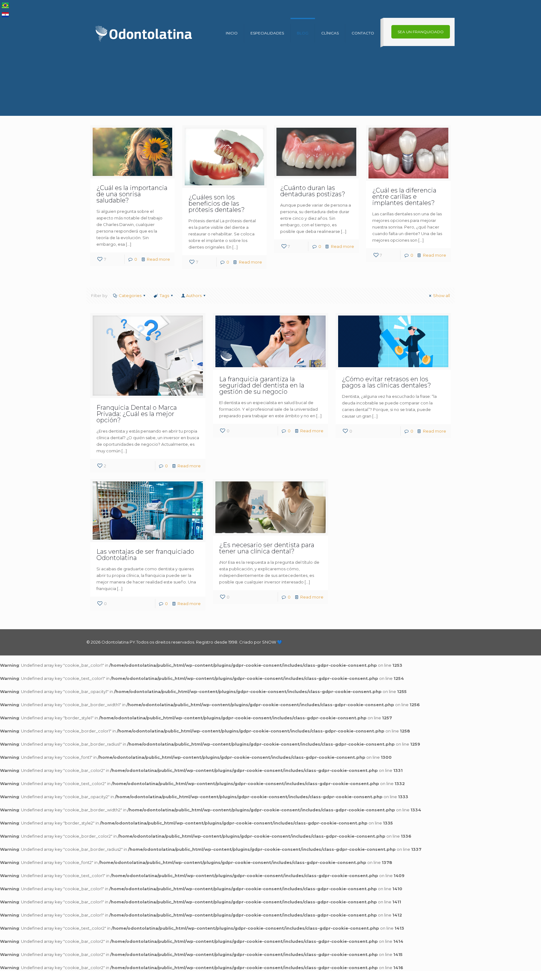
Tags (164, 295)
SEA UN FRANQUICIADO (421, 31)
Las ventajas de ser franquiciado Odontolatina (145, 555)
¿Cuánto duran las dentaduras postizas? (312, 191)
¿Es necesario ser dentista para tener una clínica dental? (266, 548)
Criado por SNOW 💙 (260, 642)
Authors (194, 295)
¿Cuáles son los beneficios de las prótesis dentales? (216, 203)
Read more (158, 259)
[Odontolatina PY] (144, 33)
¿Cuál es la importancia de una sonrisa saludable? (131, 194)
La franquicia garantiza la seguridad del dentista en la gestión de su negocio (261, 385)
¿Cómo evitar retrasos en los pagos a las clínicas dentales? (386, 382)
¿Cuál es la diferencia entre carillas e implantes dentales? (404, 197)
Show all (441, 295)
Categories (130, 295)
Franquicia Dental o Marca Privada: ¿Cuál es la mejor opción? (136, 414)
